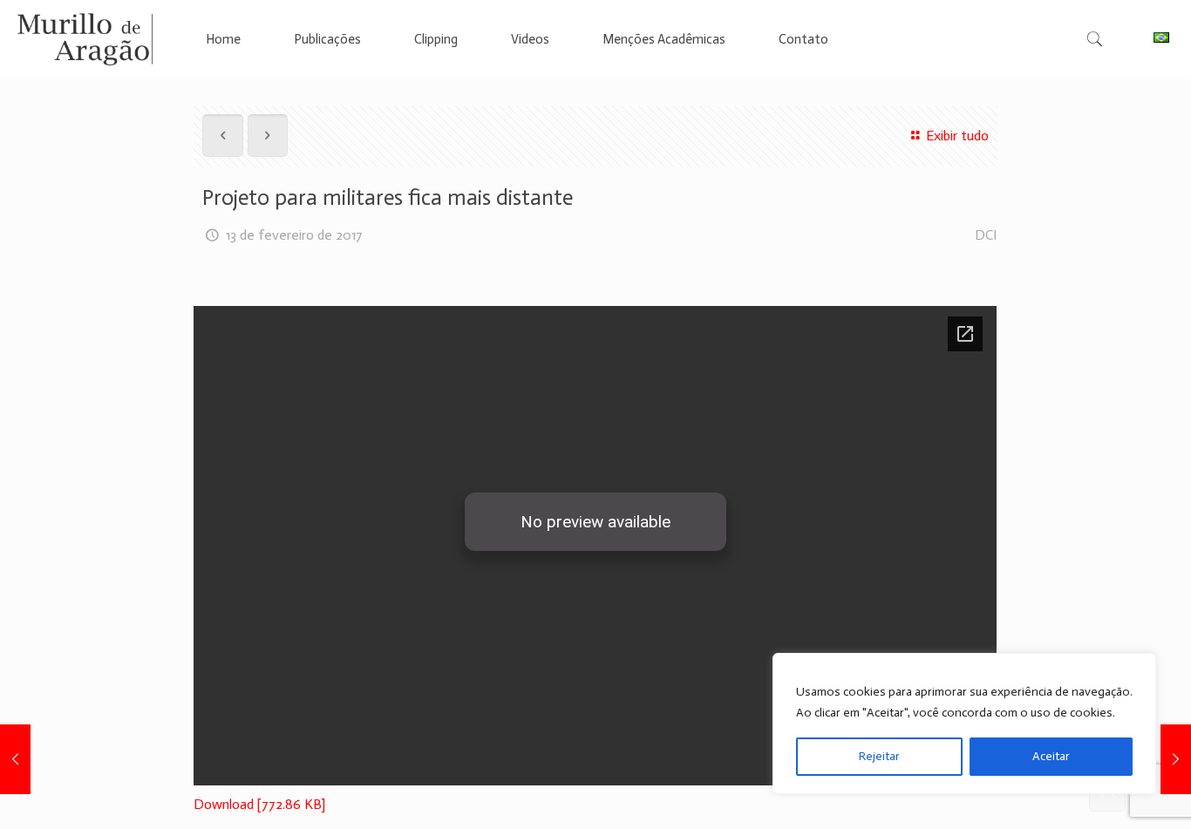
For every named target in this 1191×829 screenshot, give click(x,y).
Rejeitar (879, 756)
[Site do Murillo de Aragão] (85, 39)
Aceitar (1051, 756)
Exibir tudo (957, 135)
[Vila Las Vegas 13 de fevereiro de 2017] (15, 759)
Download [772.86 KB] (259, 804)
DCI (986, 235)
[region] (964, 723)
